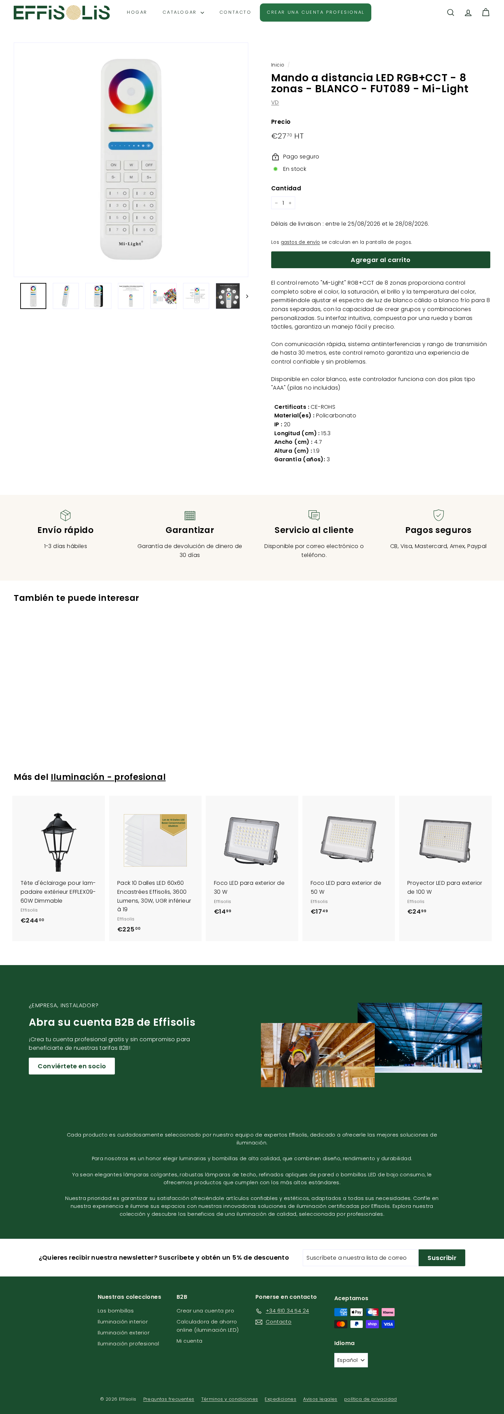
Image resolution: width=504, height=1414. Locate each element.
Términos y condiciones (229, 1399)
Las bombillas (116, 1310)
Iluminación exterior (123, 1332)
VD (275, 102)
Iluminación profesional (128, 1343)
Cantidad (286, 188)
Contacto (235, 12)
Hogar (137, 12)
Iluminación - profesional (108, 777)
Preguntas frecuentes (168, 1399)
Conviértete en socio (72, 1066)
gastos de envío (300, 242)
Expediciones (280, 1399)
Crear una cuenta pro (205, 1310)
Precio (280, 122)
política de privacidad (370, 1399)
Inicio (277, 65)
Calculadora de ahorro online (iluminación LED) (208, 1325)
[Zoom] (131, 160)
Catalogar (181, 12)
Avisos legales (320, 1399)
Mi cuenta (190, 1340)
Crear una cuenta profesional (315, 12)
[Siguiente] (244, 296)
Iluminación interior (123, 1321)
